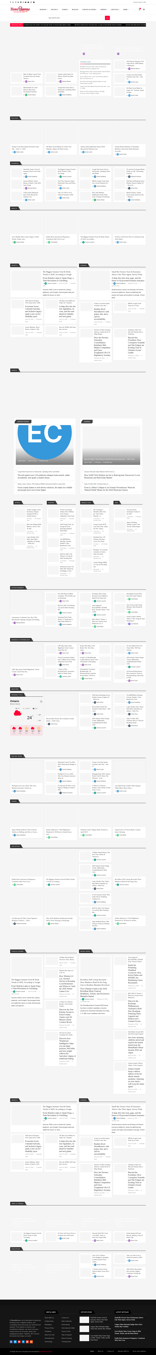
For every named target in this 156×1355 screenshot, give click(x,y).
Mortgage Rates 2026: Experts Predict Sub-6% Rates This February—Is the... (101, 776)
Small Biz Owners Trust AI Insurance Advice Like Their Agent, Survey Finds (127, 273)
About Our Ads (49, 1335)
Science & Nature (89, 9)
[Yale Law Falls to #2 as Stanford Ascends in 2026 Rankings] (51, 196)
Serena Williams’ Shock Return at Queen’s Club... (32, 328)
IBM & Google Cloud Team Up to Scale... (134, 304)
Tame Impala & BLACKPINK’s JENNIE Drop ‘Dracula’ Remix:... (135, 959)
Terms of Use (66, 1331)
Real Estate (133, 756)
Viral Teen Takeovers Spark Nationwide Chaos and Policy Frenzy (66, 183)
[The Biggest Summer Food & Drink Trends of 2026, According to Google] (51, 172)
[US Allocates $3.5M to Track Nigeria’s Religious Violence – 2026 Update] (51, 789)
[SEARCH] (107, 18)
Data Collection (67, 1321)
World (64, 9)
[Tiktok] (31, 2)
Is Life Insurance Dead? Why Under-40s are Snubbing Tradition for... (101, 897)
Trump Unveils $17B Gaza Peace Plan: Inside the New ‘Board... (100, 526)
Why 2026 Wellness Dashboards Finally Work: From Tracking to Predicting (100, 195)
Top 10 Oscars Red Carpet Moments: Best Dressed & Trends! (134, 607)
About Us (100, 1351)
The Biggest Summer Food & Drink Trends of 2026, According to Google (57, 273)
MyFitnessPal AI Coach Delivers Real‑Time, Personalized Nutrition (30, 90)
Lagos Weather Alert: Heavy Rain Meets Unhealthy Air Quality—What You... (134, 709)
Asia (134, 370)
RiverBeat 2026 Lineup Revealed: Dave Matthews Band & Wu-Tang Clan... (100, 596)
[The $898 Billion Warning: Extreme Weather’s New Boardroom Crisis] (53, 542)
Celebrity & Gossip (65, 756)
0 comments (51, 410)
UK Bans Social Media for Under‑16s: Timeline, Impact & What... (135, 90)
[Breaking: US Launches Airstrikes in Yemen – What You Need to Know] (86, 553)
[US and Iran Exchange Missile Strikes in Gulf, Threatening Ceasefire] (119, 172)
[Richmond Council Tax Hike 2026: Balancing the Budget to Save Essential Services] (53, 570)
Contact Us (65, 1317)
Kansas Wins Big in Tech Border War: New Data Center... (87, 648)
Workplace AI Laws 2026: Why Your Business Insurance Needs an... (67, 776)
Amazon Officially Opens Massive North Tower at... (100, 472)
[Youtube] (25, 2)
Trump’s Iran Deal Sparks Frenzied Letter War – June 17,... (134, 77)
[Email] (28, 2)
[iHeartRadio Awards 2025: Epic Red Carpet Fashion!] (119, 597)
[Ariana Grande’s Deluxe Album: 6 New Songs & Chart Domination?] (119, 620)
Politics (54, 9)
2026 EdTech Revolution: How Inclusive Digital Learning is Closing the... (134, 1271)
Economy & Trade (122, 756)
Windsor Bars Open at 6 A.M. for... (66, 971)
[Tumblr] (23, 2)
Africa (122, 370)
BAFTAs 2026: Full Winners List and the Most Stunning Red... (66, 556)
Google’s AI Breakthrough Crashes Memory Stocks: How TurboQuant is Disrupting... (89, 659)
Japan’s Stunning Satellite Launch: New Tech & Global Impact (133, 524)
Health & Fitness (94, 756)
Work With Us (49, 1317)
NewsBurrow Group (46, 1351)
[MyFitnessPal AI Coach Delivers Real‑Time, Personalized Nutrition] (16, 91)
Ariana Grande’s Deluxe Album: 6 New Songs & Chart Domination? (135, 619)
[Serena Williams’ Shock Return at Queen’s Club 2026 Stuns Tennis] (16, 184)
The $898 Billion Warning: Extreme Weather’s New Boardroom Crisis (134, 697)
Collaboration (49, 1321)
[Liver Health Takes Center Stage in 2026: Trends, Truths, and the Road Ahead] (26, 223)
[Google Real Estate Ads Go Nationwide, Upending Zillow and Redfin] (51, 91)
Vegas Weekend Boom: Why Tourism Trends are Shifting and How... (100, 923)
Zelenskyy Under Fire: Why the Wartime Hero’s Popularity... (135, 332)
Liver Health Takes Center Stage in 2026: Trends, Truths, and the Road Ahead (100, 1338)
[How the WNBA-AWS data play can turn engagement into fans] (51, 330)
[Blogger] (34, 2)
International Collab (68, 1328)
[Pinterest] (18, 2)
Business (43, 9)
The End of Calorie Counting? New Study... (66, 1034)
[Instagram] (15, 2)
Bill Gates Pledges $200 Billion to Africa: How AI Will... (34, 526)
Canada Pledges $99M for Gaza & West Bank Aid (100, 564)
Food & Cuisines (107, 756)
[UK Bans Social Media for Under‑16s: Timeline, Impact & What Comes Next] (119, 91)
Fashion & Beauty (123, 846)
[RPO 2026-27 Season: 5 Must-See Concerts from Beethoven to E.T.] (85, 622)
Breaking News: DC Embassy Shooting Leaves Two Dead (99, 539)
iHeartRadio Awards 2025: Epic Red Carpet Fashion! (136, 1033)
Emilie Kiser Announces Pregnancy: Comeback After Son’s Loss (24, 1221)
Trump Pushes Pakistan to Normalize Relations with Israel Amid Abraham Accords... (127, 149)
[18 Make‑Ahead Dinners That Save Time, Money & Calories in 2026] (85, 855)
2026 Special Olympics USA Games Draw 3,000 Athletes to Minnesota (135, 63)
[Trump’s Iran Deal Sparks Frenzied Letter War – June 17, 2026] (119, 78)
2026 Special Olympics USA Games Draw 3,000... (33, 302)
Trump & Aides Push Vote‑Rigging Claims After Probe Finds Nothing (98, 25)
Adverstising (66, 1324)
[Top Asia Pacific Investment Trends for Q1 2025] (120, 513)
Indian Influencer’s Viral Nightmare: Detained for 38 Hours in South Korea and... (58, 832)
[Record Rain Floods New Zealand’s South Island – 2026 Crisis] (61, 704)
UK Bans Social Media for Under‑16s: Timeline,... (67, 302)
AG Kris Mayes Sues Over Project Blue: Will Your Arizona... (134, 648)
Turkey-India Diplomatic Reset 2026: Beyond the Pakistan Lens (30, 195)
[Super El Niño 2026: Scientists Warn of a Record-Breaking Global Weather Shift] (119, 722)
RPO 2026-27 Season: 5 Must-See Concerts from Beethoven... (135, 995)
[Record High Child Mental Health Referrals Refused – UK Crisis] (111, 445)
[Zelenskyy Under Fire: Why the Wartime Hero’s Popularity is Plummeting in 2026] (120, 333)
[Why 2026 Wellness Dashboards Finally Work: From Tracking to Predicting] (85, 196)
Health (75, 9)
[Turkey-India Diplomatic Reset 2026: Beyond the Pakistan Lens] (95, 133)
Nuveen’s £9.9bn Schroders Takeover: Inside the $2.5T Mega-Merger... (102, 332)
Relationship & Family (107, 846)
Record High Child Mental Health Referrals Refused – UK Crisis (109, 459)
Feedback (48, 1331)
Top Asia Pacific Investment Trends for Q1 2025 (133, 512)
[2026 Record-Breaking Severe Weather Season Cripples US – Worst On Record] (119, 184)
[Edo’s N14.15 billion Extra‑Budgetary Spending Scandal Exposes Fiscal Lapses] (85, 1258)
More (125, 9)
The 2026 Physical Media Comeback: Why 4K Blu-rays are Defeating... (66, 596)
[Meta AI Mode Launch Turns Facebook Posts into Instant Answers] (16, 77)
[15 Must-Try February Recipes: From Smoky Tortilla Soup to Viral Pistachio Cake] (85, 789)
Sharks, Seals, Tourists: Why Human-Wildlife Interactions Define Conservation (41, 484)
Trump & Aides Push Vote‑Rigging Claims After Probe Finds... (94, 1221)
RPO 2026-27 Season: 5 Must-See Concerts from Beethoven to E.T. (99, 621)
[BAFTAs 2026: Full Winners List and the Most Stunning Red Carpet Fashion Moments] (53, 557)
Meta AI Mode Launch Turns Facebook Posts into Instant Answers (32, 76)
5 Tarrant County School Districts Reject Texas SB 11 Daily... (100, 1271)
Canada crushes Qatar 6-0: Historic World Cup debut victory (65, 76)
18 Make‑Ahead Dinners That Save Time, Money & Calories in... (101, 854)
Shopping (143, 756)
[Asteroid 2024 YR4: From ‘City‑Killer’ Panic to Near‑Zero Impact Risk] (85, 1236)
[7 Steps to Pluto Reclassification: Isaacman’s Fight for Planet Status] (51, 672)
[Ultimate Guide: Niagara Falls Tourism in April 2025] (95, 816)
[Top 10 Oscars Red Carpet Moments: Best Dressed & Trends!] (119, 608)
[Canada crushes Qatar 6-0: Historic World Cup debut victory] (51, 77)
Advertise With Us (123, 1351)
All (140, 118)
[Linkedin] (21, 2)
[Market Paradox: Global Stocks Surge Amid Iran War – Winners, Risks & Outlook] (119, 196)
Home (92, 1351)
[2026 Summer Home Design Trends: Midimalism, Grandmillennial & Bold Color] (119, 661)
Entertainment (49, 1338)
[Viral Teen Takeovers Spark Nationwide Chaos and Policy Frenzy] (51, 184)
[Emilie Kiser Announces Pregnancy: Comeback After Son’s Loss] (61, 223)
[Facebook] (10, 2)
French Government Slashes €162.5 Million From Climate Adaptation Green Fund (66, 659)
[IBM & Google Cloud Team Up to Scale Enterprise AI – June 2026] (85, 184)
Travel (75, 756)
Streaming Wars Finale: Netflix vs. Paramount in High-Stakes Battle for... (65, 619)
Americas (115, 370)
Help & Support (67, 1335)
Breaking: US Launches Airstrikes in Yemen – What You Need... (100, 552)
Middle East (142, 370)
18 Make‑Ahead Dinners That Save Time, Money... (67, 958)
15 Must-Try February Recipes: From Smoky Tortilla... (66, 1004)
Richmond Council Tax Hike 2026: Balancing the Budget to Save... (67, 569)
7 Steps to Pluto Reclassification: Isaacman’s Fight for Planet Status (66, 671)
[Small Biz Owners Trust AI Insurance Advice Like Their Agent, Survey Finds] (16, 172)
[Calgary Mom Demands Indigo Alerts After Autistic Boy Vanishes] (112, 394)
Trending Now (66, 1341)
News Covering (67, 1338)
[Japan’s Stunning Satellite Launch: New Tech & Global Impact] (120, 525)
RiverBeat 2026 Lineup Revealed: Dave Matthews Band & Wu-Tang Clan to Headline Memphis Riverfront (95, 982)
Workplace (48, 1324)
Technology (83, 756)
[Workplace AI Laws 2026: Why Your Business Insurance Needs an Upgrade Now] (26, 771)
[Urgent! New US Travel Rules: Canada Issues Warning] (129, 816)
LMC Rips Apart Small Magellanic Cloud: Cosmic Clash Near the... (66, 648)
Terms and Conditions (139, 1351)
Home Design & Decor (138, 846)
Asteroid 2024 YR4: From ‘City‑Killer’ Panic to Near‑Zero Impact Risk (47, 25)
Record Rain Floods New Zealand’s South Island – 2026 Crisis (101, 709)
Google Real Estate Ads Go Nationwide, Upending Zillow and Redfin (67, 90)
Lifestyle (115, 9)
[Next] (145, 118)
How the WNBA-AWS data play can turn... (67, 328)
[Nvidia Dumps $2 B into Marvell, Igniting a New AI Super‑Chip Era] (129, 44)
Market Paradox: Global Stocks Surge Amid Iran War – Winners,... (135, 195)
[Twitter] (13, 2)
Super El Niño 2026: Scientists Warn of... (96, 484)
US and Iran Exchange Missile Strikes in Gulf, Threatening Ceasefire (135, 171)
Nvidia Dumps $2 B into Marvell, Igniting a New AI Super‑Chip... (134, 1235)
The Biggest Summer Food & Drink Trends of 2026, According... (67, 171)
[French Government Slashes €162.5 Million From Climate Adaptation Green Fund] (53, 513)
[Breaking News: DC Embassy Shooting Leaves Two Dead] (86, 540)
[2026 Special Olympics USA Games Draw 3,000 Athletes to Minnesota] (119, 64)
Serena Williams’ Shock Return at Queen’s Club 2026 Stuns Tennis (32, 183)
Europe (128, 370)
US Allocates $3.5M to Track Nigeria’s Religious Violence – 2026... (67, 788)
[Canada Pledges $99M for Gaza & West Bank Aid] (86, 565)
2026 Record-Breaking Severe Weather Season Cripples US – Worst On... (135, 183)
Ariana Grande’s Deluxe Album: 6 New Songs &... (136, 1064)
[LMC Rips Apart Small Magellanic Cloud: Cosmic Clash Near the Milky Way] (26, 655)
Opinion (103, 9)
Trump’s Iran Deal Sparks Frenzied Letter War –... (102, 304)
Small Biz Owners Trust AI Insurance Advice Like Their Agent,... (32, 171)
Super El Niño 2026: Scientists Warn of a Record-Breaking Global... (135, 721)
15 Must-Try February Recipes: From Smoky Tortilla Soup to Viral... (101, 788)
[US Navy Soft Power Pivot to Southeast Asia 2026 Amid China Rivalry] (129, 223)
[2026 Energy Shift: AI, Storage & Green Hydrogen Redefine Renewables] (53, 527)
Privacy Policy (49, 1328)
